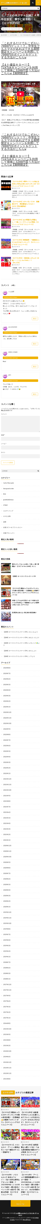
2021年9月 (6, 795)
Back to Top (20, 1204)
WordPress (27, 1219)
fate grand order (8, 488)
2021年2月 (6, 834)
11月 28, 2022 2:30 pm (10, 297)
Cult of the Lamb (8, 483)
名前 (3, 435)
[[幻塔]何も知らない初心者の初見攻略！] (6, 616)
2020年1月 (6, 907)
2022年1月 (6, 773)
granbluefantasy (8, 500)
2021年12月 (7, 779)
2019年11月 (7, 918)
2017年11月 (7, 990)
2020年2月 (6, 901)
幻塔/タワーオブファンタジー (12, 527)
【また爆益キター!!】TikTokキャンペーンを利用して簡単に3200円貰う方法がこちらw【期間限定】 (20, 69)
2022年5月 (6, 751)
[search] (38, 8)
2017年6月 (6, 1001)
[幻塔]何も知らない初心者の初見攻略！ (24, 612)
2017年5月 (6, 1007)
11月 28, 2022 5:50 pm (10, 332)
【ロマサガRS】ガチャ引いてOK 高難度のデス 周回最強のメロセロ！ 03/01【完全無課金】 (25, 204)
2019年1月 (6, 957)
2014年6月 (6, 1056)
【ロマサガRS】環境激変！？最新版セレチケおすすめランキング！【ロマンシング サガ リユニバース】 (26, 242)
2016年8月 (6, 1023)
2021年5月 (6, 818)
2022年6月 (6, 745)
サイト (3, 452)
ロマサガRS (16, 29)
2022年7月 (6, 740)
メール (3, 443)
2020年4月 (6, 890)
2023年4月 (6, 690)
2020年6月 (6, 879)
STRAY (5, 505)
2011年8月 (6, 1079)
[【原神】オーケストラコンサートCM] (6, 580)
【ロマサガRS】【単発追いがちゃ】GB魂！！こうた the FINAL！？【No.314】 (25, 260)
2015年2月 (6, 1045)
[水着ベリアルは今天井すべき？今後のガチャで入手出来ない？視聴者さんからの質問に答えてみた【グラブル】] (6, 604)
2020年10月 (7, 857)
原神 (4, 522)
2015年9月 (6, 1034)
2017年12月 (7, 984)
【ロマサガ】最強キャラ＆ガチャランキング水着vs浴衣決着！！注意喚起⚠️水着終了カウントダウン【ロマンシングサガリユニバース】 (10, 1118)
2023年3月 (6, 696)
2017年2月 (6, 1012)
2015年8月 (6, 1040)
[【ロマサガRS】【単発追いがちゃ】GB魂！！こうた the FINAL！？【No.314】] (6, 262)
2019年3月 (6, 945)
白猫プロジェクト (9, 533)
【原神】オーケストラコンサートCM (24, 576)
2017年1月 (6, 1018)
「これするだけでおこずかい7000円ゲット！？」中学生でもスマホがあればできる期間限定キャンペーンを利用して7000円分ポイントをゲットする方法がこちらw (20, 50)
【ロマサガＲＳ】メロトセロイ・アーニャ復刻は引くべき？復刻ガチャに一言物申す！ (10, 1148)
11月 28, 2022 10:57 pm (11, 358)
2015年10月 (7, 1029)
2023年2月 (6, 701)
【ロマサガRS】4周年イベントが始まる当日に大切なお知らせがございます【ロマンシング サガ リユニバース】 (26, 183)
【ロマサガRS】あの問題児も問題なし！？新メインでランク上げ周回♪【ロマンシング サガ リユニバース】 (25, 222)
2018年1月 (6, 979)
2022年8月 (6, 734)
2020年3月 (6, 895)
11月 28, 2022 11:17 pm (11, 380)
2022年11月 (7, 718)
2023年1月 (6, 707)
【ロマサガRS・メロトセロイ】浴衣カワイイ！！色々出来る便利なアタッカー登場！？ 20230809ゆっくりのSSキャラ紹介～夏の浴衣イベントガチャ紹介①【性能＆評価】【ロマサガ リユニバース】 (10, 1184)
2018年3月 (6, 973)
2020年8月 (6, 868)
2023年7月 (6, 673)
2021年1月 (6, 840)
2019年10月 (7, 923)
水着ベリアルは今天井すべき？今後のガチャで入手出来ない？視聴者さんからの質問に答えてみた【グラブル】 (25, 603)
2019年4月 (6, 940)
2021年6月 (6, 812)
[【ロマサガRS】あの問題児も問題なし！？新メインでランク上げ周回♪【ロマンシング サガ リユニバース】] (6, 223)
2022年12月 (7, 712)
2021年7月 (6, 807)
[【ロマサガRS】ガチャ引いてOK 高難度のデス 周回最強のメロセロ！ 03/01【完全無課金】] (6, 205)
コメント (4, 414)
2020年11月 (7, 851)
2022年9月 (6, 729)
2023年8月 (6, 668)
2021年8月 (6, 801)
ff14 (4, 494)
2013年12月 (7, 1062)
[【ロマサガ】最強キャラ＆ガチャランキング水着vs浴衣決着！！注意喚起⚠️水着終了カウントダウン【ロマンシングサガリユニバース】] (6, 592)
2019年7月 (6, 934)
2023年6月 (6, 679)
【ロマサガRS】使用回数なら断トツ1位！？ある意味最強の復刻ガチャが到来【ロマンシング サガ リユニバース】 (30, 1150)
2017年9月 (6, 995)
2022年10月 (7, 723)
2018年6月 (6, 968)
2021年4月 (6, 823)
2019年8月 (6, 929)
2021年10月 (7, 790)
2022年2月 (6, 768)
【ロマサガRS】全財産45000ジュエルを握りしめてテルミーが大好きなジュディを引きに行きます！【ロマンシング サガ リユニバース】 (30, 1118)
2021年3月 (6, 829)
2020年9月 (6, 862)
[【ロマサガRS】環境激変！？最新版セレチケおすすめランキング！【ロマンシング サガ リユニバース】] (6, 244)
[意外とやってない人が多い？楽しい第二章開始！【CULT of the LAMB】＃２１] (6, 568)
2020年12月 (7, 845)
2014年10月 (7, 1051)
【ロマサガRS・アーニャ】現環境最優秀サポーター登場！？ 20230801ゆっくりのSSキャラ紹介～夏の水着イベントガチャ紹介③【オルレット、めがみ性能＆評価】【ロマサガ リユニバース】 (30, 1184)
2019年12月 (7, 912)
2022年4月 (6, 757)
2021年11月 (7, 784)
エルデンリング (8, 511)
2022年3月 (6, 762)
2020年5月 (6, 884)
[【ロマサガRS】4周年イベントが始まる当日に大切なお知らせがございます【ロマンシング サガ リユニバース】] (6, 185)
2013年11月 (7, 1068)
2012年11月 (7, 1073)
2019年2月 (6, 951)
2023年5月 (6, 684)
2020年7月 (6, 873)
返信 (34, 318)
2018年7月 (6, 962)
